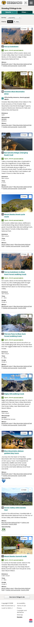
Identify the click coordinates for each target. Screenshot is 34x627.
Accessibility (21, 603)
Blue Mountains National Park (23, 64)
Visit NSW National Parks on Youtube (11, 624)
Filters (24, 12)
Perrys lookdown (11, 46)
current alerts (18, 50)
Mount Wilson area (7, 244)
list (11, 21)
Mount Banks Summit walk (15, 556)
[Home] (3, 3)
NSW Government (7, 606)
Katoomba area (7, 125)
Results (8, 12)
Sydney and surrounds (10, 66)
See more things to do (17, 597)
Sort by (3, 17)
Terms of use (21, 606)
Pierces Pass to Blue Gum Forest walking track (15, 335)
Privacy (19, 608)
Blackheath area (7, 64)
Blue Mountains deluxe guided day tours (14, 452)
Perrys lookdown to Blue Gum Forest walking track (15, 273)
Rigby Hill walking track (14, 394)
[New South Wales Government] (31, 621)
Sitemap (20, 615)
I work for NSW (6, 608)
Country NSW (22, 66)
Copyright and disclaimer (22, 611)
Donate (19, 617)
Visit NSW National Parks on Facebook (3, 624)
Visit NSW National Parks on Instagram (7, 624)
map (17, 21)
